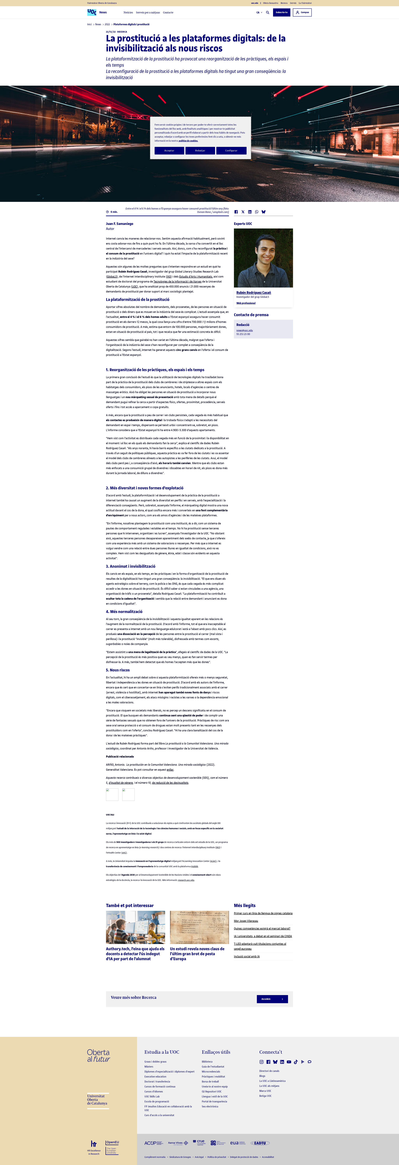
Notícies (128, 12)
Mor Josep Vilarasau (246, 921)
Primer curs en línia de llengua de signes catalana (263, 913)
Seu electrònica (210, 1106)
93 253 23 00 (243, 334)
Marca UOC (265, 1091)
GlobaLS (112, 276)
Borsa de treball (210, 1081)
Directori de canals (269, 1071)
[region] (200, 138)
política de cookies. (188, 140)
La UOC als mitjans (269, 1086)
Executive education (155, 1076)
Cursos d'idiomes (153, 1091)
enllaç (170, 769)
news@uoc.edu (244, 330)
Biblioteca (207, 1061)
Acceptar (169, 150)
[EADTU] (260, 1143)
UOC (134, 286)
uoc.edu (254, 3)
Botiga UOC (265, 1096)
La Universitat (305, 3)
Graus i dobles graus (155, 1061)
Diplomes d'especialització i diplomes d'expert (169, 1071)
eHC (124, 852)
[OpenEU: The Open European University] (112, 1147)
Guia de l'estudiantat (213, 1066)
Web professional (245, 303)
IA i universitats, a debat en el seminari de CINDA (263, 936)
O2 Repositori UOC (211, 1091)
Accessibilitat (268, 1157)
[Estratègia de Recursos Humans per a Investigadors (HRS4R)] (94, 1148)
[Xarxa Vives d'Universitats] (178, 1143)
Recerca (284, 3)
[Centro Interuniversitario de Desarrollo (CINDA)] (218, 1142)
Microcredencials (211, 1071)
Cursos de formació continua (159, 1086)
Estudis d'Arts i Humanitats (195, 276)
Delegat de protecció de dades (244, 1157)
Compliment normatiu (155, 1157)
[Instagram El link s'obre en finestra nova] (261, 1062)
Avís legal (199, 1157)
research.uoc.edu (186, 880)
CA (258, 12)
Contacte (168, 12)
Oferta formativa (270, 3)
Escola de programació (156, 1101)
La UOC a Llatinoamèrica (272, 1081)
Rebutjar (200, 150)
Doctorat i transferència (157, 1081)
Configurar (231, 150)
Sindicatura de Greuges (180, 1157)
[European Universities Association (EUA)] (238, 1143)
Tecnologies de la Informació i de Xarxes (178, 281)
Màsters (148, 1066)
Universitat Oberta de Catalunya (102, 3)
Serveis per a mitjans (148, 12)
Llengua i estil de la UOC (215, 1096)
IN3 (169, 276)
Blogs (262, 1076)
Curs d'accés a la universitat (159, 1115)
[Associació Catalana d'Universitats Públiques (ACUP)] (153, 1143)
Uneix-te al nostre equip (215, 1086)
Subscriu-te (282, 12)
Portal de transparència (214, 1101)
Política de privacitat (217, 1157)
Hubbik (194, 866)
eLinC (213, 861)
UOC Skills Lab (152, 1096)
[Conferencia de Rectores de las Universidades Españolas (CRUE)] (199, 1142)
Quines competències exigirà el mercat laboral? (262, 928)
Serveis (293, 3)
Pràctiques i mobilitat (213, 1076)
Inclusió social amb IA (247, 956)
